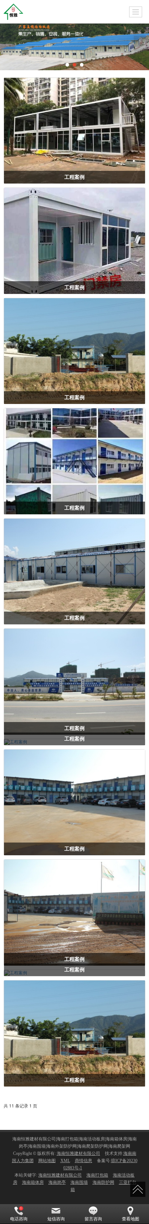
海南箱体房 (33, 1182)
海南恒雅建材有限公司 (78, 1153)
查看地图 (130, 1218)
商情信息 (83, 1160)
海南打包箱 (97, 1175)
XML (65, 1160)
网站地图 (47, 1160)
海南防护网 (103, 1182)
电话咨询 (18, 1218)
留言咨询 (93, 1218)
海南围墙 (79, 1182)
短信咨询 (56, 1218)
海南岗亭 (57, 1182)
